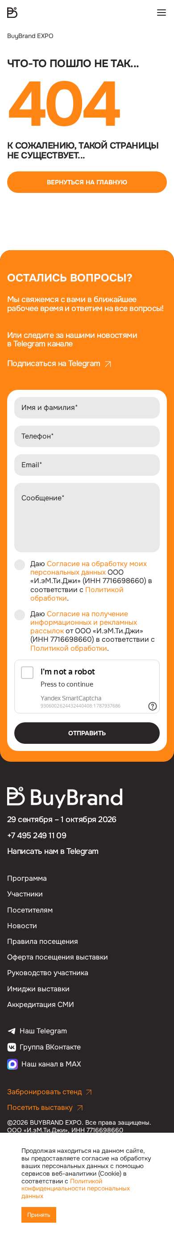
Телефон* (37, 436)
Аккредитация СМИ (40, 1004)
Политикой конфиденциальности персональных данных (75, 1188)
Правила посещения (42, 941)
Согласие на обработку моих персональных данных (88, 568)
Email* (31, 465)
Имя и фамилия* (49, 407)
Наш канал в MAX (51, 1064)
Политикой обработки (68, 648)
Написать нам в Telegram (53, 851)
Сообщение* (43, 498)
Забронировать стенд (44, 1092)
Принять (38, 1215)
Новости (22, 925)
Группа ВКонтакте (50, 1047)
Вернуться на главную (87, 182)
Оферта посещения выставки (57, 957)
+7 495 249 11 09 (36, 835)
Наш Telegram (43, 1031)
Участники (25, 894)
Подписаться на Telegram (53, 363)
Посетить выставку (40, 1107)
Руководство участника (47, 972)
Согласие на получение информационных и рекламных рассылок (83, 622)
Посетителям (30, 910)
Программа (27, 878)
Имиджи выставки (38, 989)
